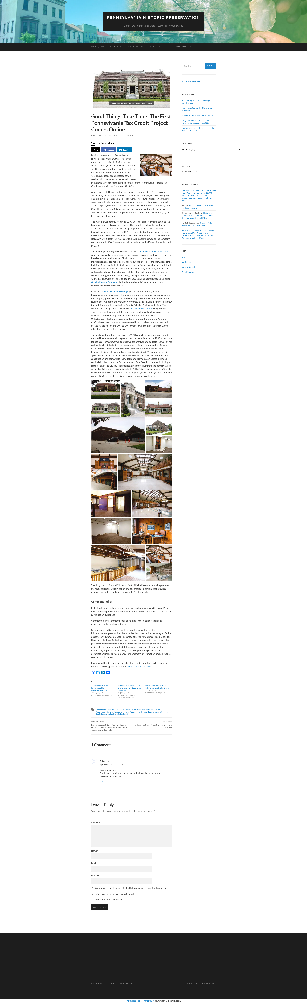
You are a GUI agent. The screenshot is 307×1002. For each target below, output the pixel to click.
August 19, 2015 (98, 135)
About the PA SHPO (135, 47)
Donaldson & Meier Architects (155, 251)
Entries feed (186, 262)
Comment (96, 822)
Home (93, 47)
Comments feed (188, 267)
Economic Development (104, 709)
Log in (184, 257)
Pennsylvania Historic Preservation (153, 17)
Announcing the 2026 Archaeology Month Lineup (196, 101)
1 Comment (130, 135)
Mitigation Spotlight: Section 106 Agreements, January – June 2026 (195, 121)
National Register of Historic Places (120, 712)
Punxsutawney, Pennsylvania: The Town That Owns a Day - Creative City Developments (198, 233)
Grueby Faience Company (104, 282)
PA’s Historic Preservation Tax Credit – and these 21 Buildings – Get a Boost (129, 687)
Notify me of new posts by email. (109, 899)
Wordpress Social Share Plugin (140, 1000)
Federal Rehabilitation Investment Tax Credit (136, 709)
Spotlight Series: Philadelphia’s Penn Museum (197, 224)
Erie (116, 709)
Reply (102, 781)
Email (94, 863)
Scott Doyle (115, 135)
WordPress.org (188, 272)
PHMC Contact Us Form (139, 666)
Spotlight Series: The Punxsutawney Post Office (197, 236)
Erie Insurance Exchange (116, 291)
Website (95, 875)
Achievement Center (141, 308)
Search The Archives (111, 47)
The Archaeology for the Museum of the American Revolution (198, 129)
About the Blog (155, 47)
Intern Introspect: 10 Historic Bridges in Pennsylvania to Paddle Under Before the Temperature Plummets (109, 726)
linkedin (126, 150)
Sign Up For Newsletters (180, 47)
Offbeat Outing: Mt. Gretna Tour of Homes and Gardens (153, 724)
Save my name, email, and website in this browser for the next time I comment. (130, 888)
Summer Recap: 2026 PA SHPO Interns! (198, 115)
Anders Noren (203, 983)
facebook (110, 150)
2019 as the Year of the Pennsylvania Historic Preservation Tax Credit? (100, 687)
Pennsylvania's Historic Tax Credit (114, 714)
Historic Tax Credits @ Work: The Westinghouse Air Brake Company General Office (198, 215)
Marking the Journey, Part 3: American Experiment (197, 109)
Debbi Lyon (105, 761)
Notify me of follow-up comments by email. (114, 893)
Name (94, 850)
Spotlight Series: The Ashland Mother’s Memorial (197, 206)
